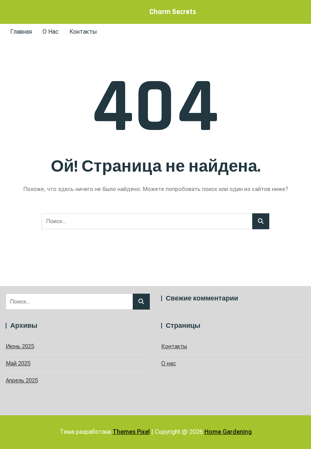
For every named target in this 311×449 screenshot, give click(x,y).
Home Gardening (228, 431)
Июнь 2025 (20, 346)
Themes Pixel (131, 431)
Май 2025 (18, 363)
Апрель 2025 (22, 380)
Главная (21, 31)
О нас (50, 31)
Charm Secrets (172, 12)
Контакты (83, 31)
